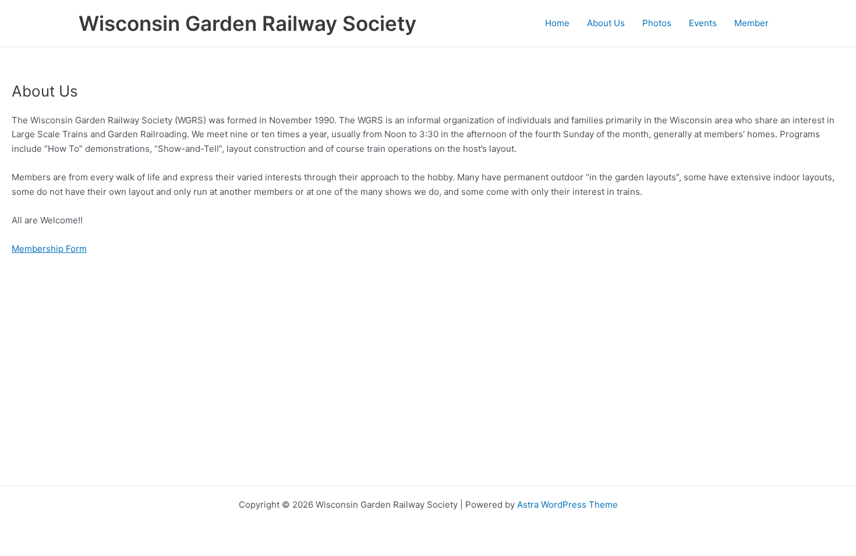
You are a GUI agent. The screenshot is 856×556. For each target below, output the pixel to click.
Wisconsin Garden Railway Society (247, 23)
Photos (656, 22)
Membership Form (49, 248)
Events (703, 22)
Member (751, 22)
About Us (606, 22)
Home (557, 22)
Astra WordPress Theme (567, 504)
